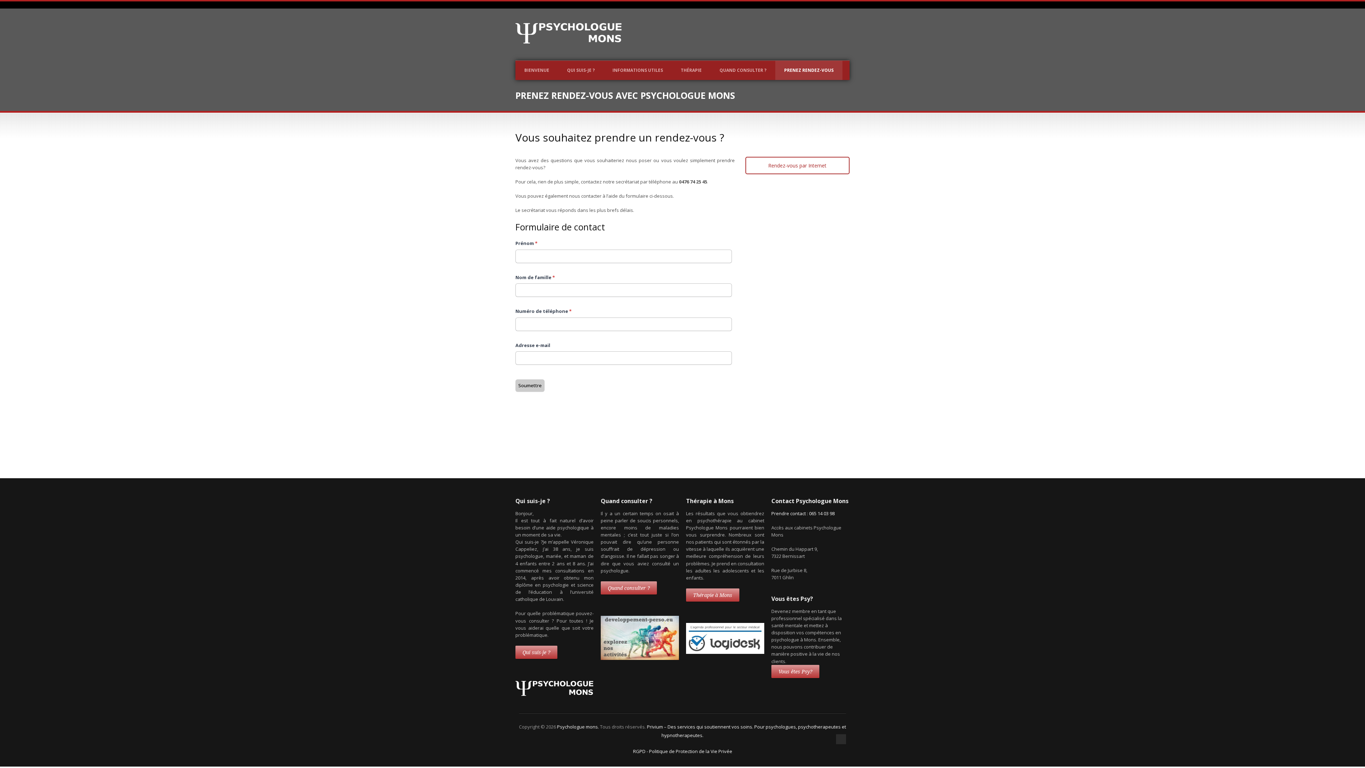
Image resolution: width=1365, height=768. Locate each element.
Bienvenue (536, 70)
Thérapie (691, 70)
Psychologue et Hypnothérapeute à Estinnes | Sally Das (608, 445)
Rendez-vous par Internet (797, 165)
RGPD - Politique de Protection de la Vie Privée (682, 751)
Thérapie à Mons (712, 595)
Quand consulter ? (742, 70)
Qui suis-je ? (581, 70)
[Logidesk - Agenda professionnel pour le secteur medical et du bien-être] (725, 652)
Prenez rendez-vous (809, 70)
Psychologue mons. (578, 727)
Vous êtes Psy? (795, 671)
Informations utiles (637, 70)
